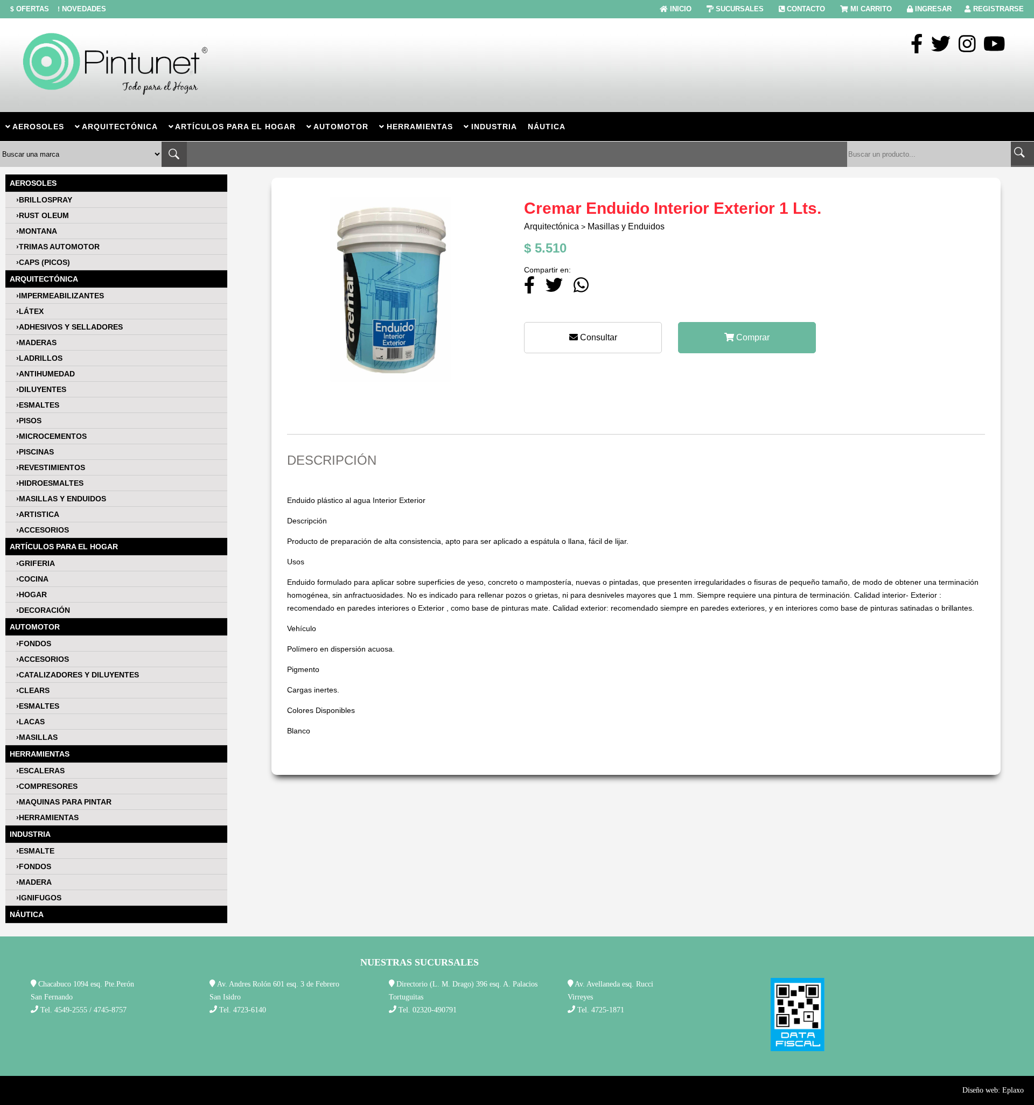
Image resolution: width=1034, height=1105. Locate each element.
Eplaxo (1013, 1090)
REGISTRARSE (998, 9)
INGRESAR (933, 9)
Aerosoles (33, 183)
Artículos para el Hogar (64, 546)
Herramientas (39, 754)
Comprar (752, 337)
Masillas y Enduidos (626, 226)
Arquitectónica (44, 279)
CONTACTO (806, 9)
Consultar (597, 337)
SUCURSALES (740, 9)
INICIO (680, 9)
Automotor (35, 627)
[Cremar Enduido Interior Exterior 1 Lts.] (392, 395)
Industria (30, 834)
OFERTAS (29, 9)
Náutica (27, 914)
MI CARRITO (871, 9)
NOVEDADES (82, 9)
